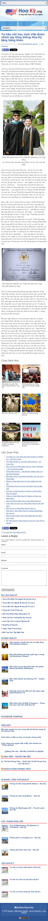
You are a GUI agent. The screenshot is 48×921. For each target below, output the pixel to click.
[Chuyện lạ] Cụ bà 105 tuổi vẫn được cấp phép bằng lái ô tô (27, 692)
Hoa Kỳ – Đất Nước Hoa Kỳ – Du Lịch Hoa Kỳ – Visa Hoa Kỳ (27, 911)
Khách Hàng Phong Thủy (17, 769)
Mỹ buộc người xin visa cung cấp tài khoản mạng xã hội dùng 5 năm (23, 730)
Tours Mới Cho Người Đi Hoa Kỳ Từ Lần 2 (19, 603)
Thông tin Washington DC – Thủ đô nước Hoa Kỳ (27, 809)
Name (3, 545)
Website (4, 560)
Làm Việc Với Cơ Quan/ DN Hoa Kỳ (16, 621)
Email (3, 552)
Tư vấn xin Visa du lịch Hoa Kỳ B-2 (24, 879)
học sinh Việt (8, 532)
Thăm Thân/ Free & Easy (12, 629)
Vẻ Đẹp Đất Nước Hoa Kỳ (29, 44)
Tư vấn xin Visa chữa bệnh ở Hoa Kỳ (25, 867)
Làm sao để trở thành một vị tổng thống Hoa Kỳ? (23, 501)
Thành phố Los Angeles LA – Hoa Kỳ (25, 838)
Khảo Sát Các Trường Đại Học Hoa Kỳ (17, 618)
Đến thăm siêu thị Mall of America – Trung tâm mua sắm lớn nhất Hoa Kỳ (27, 704)
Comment (4, 568)
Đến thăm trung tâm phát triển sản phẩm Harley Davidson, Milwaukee (27, 667)
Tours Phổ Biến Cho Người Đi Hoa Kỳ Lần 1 (19, 599)
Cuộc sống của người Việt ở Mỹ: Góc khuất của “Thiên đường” (21, 744)
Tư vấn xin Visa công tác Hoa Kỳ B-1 (25, 892)
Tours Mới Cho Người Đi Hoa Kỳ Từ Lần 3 (19, 606)
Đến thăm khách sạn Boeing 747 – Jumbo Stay (27, 679)
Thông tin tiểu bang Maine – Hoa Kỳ (25, 796)
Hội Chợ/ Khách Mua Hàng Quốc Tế (16, 614)
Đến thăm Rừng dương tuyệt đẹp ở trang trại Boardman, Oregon (27, 655)
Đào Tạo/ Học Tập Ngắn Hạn (13, 632)
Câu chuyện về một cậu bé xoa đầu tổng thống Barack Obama (27, 643)
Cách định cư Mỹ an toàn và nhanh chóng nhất (21, 737)
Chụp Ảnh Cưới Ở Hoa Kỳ (12, 610)
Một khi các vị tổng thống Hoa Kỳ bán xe (20, 508)
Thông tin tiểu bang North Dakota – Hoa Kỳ (28, 784)
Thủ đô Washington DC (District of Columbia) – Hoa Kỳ (24, 826)
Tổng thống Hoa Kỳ (19, 532)
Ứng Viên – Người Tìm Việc (17, 757)
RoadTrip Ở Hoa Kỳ (10, 625)
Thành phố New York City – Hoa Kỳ (24, 850)
